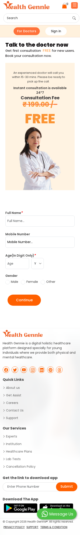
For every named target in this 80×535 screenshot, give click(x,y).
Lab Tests (13, 459)
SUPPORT (32, 527)
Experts (11, 436)
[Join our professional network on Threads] (59, 369)
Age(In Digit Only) (20, 255)
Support (12, 417)
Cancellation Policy (21, 466)
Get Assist (13, 395)
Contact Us (15, 410)
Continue (24, 300)
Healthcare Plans (19, 451)
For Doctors (26, 31)
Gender (11, 275)
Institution (14, 443)
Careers (12, 402)
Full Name (14, 212)
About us (13, 387)
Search (12, 18)
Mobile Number (17, 234)
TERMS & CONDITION (53, 527)
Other (50, 281)
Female (32, 281)
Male (14, 281)
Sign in (56, 31)
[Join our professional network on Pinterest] (50, 369)
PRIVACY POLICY (14, 527)
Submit (66, 486)
